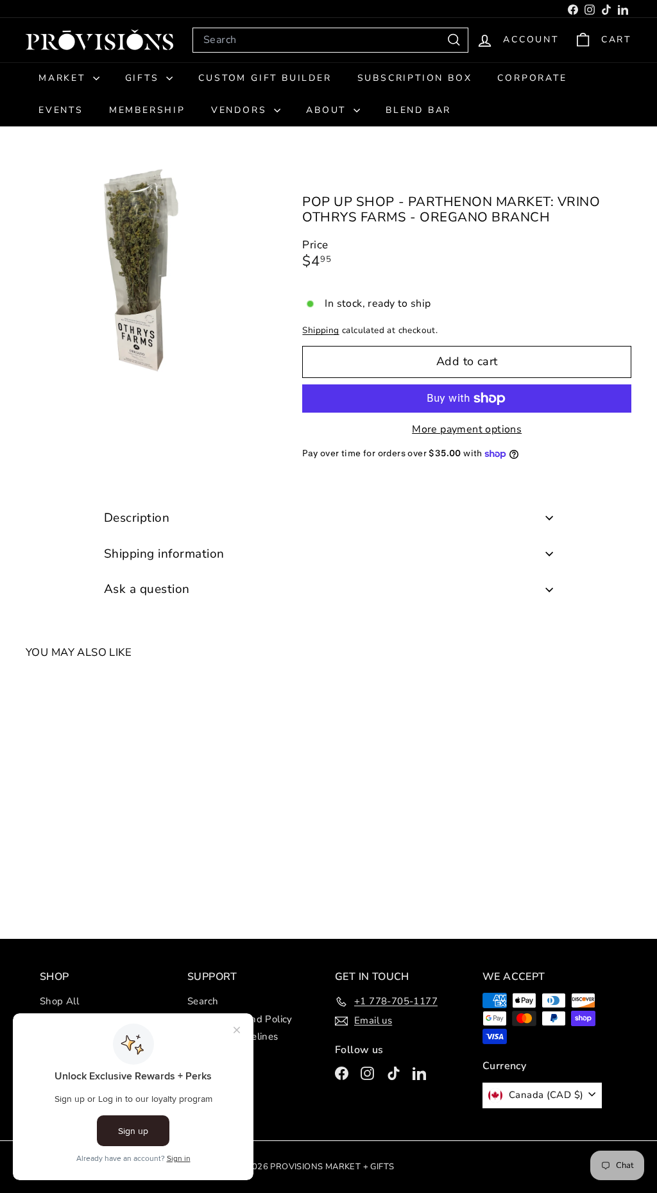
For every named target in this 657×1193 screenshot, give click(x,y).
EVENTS (60, 110)
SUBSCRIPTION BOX (414, 78)
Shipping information (164, 553)
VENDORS (241, 110)
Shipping (320, 330)
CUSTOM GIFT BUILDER (264, 78)
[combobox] (330, 40)
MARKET (64, 78)
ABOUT (328, 110)
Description (136, 518)
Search (202, 1001)
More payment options (467, 429)
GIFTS (144, 78)
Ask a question (147, 589)
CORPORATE (532, 78)
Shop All (59, 1001)
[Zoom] (142, 275)
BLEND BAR (418, 110)
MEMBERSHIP (147, 110)
